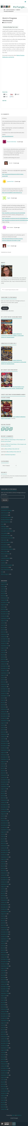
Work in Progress (10, 9)
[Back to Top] (14, 1123)
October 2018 (4, 748)
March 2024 (3, 632)
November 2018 (4, 745)
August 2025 (3, 604)
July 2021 (3, 698)
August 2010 (3, 941)
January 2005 (4, 1088)
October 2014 (4, 827)
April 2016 (3, 795)
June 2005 (3, 1079)
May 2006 (3, 1057)
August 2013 (3, 859)
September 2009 (5, 966)
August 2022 (3, 675)
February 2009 (4, 982)
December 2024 (4, 611)
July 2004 (3, 1097)
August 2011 (3, 913)
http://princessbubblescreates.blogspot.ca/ (12, 192)
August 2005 (3, 1077)
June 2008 (3, 1000)
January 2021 (4, 711)
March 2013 (3, 870)
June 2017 (3, 766)
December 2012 (4, 877)
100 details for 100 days (6, 510)
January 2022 (4, 686)
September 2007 (5, 1020)
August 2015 (3, 813)
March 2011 (3, 925)
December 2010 (4, 932)
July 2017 (3, 763)
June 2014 (3, 836)
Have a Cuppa (4, 551)
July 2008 (3, 998)
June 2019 (3, 738)
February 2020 (4, 734)
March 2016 (3, 798)
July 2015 (3, 816)
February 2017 (4, 775)
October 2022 (4, 670)
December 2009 (4, 959)
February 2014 (4, 845)
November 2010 (4, 934)
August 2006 (3, 1050)
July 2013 (3, 861)
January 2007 (4, 1038)
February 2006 (4, 1063)
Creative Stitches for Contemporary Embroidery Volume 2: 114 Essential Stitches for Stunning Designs (12, 335)
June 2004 (3, 1100)
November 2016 (4, 782)
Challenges (3, 526)
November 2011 (4, 907)
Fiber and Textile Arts (5, 542)
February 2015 (4, 820)
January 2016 (4, 802)
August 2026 (3, 584)
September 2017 (5, 759)
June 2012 (3, 891)
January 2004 (4, 1109)
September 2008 (5, 993)
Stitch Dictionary (4, 567)
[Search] (3, 290)
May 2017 (3, 768)
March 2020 (3, 732)
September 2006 (5, 1048)
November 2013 (4, 852)
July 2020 (3, 725)
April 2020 (3, 729)
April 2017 (3, 770)
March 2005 (3, 1086)
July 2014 (3, 834)
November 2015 (4, 807)
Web (2, 572)
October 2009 (4, 963)
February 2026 (4, 598)
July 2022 (3, 677)
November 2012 (4, 879)
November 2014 (4, 825)
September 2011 (5, 911)
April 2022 (3, 679)
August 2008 (3, 995)
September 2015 (5, 811)
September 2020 (5, 720)
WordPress (18, 1115)
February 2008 (4, 1009)
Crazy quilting (4, 533)
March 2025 (3, 609)
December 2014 (4, 823)
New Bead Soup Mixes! (10, 454)
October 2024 (4, 616)
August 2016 (3, 788)
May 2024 (3, 627)
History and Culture (5, 553)
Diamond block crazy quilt (7, 537)
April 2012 (3, 895)
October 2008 (4, 991)
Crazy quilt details (5, 528)
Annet (8, 246)
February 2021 (4, 709)
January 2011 (4, 929)
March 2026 (3, 595)
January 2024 (4, 636)
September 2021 (5, 695)
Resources (3, 560)
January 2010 (4, 957)
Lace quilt (3, 556)
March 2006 (3, 1061)
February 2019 (4, 741)
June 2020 (3, 727)
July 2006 (3, 1052)
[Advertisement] (14, 75)
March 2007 (3, 1034)
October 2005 (4, 1073)
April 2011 (3, 923)
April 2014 (3, 841)
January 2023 (4, 664)
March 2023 (3, 659)
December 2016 (4, 779)
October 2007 (4, 1018)
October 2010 (4, 936)
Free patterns (4, 544)
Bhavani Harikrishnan (11, 141)
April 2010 (3, 950)
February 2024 (4, 634)
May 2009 (3, 975)
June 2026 (3, 588)
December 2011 (4, 904)
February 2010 (4, 954)
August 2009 (3, 968)
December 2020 (4, 713)
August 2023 (3, 648)
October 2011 (4, 909)
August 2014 (3, 832)
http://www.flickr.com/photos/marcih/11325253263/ (13, 213)
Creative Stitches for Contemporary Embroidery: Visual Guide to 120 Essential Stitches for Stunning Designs (13, 362)
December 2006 (4, 1041)
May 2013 (3, 866)
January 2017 (4, 777)
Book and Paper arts (5, 522)
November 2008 (4, 988)
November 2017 (4, 757)
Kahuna (13, 1115)
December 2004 (4, 1091)
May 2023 (3, 654)
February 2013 (4, 873)
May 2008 (3, 1002)
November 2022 (4, 668)
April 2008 (3, 1004)
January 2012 (4, 902)
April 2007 (3, 1032)
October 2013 (4, 854)
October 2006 (4, 1045)
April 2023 (3, 657)
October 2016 (4, 784)
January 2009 (4, 984)
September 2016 (5, 786)
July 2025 (3, 607)
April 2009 (3, 977)
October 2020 (4, 718)
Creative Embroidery (5, 535)
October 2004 (4, 1093)
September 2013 (5, 857)
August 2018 (3, 752)
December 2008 (4, 986)
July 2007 (3, 1025)
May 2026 (3, 591)
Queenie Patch (10, 181)
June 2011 (3, 918)
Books (2, 524)
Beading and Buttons (5, 519)
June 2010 (3, 945)
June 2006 (3, 1054)
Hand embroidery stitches (7, 549)
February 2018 (4, 754)
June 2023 (3, 652)
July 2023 (3, 650)
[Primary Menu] (25, 1)
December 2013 (4, 850)
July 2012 (3, 888)
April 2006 (3, 1059)
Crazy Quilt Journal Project (7, 531)
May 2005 (3, 1082)
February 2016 (4, 800)
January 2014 (4, 848)
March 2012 (3, 898)
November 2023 (4, 641)
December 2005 (4, 1068)
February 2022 (4, 684)
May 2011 (3, 920)
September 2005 (5, 1075)
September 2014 (5, 829)
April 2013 (3, 868)
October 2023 (4, 643)
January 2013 (4, 875)
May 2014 (3, 838)
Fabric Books (4, 540)
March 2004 (3, 1107)
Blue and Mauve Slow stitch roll (12, 449)
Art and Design (4, 515)
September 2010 (5, 938)
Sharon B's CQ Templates (6, 565)
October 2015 (4, 809)
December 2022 (4, 666)
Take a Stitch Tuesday (6, 569)
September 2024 (5, 618)
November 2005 (4, 1070)
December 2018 (4, 743)
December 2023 (4, 638)
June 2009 (3, 972)
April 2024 (3, 629)
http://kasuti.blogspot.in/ (7, 136)
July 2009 (3, 970)
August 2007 (3, 1023)
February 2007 (4, 1036)
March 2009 (3, 979)
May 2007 (3, 1029)
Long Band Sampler (5, 558)
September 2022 (5, 673)
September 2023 (5, 645)
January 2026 (4, 600)
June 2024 (3, 625)
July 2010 (3, 943)
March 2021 (3, 707)
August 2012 (3, 886)
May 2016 (3, 793)
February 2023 (4, 661)
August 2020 (3, 723)
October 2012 (4, 882)
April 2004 (3, 1104)
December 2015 (4, 804)
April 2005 (3, 1084)
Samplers (3, 562)
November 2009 (4, 961)
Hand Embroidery (5, 547)
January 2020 (4, 736)
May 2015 (3, 818)
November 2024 (4, 613)
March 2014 (3, 843)
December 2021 (4, 688)
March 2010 (3, 952)
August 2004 (3, 1095)
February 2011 (4, 927)
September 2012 (5, 884)
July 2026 (3, 586)
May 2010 (3, 948)
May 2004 (3, 1102)
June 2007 (3, 1027)
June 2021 (3, 700)
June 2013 (3, 863)
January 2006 (4, 1066)
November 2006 (4, 1043)
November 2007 (4, 1016)
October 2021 (4, 693)
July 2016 (3, 791)
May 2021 (3, 702)
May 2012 (3, 893)
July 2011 (3, 916)
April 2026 (3, 593)
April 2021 (3, 704)
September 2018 (5, 750)
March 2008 (3, 1007)
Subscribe (5, 308)
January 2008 (4, 1011)
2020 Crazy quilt (4, 512)
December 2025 (4, 602)
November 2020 (4, 716)
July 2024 (3, 623)
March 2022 (3, 682)
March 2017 (3, 773)
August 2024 (3, 620)
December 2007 (4, 1013)
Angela (8, 198)
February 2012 (4, 900)
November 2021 (4, 691)
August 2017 (3, 761)
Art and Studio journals (6, 517)
